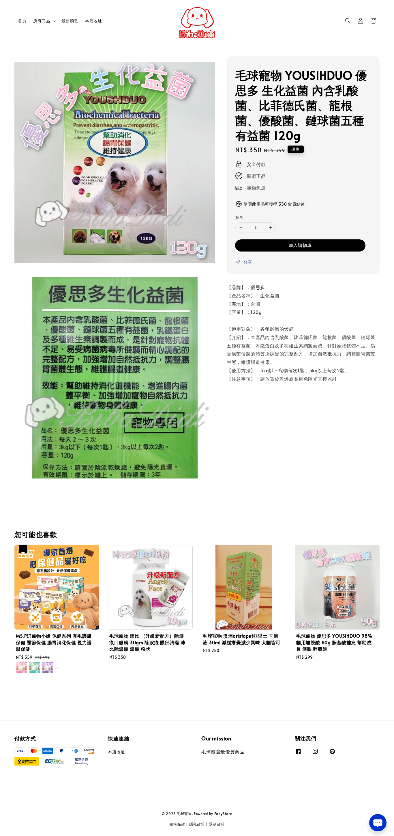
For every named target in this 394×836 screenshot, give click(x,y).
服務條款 (177, 824)
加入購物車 (300, 245)
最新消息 (69, 20)
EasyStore (223, 813)
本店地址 (93, 20)
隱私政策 (197, 824)
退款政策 (217, 824)
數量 (239, 217)
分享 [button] (247, 262)
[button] (348, 20)
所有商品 (41, 20)
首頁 (22, 20)
